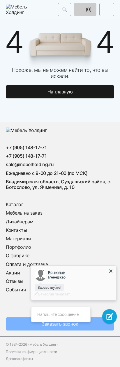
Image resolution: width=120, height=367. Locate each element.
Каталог (14, 204)
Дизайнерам (19, 222)
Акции (13, 273)
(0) (88, 9)
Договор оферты (19, 359)
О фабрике (17, 255)
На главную (60, 92)
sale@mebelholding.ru (30, 164)
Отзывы (14, 281)
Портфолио (18, 247)
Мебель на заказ (24, 213)
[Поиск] (64, 9)
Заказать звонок (60, 324)
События (16, 290)
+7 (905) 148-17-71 (26, 147)
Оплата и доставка (27, 264)
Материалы (18, 238)
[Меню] (106, 9)
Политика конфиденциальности (31, 352)
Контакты (16, 230)
